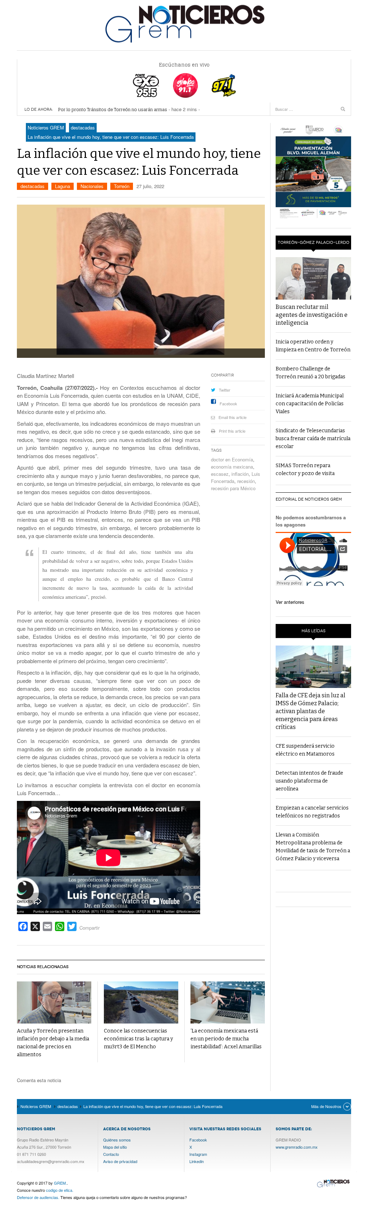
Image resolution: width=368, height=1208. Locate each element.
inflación (240, 473)
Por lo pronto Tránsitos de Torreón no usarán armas (112, 109)
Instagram (198, 1154)
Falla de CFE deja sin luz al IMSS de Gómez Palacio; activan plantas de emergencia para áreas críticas (310, 711)
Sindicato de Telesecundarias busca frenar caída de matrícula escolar (313, 439)
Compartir (89, 927)
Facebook (228, 403)
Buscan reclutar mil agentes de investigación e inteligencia (312, 315)
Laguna (62, 186)
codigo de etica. (59, 1190)
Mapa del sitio (115, 1147)
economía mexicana (232, 466)
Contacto (111, 1154)
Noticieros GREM (184, 23)
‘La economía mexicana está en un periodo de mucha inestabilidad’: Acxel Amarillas (226, 1039)
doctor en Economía (232, 459)
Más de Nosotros (326, 1106)
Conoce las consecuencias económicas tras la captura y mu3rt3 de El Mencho (138, 1039)
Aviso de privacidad (120, 1161)
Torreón (121, 186)
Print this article (232, 431)
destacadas (32, 186)
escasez (220, 473)
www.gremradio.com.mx (297, 1147)
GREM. (60, 1183)
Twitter (224, 390)
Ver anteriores (290, 601)
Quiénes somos (117, 1140)
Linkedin (196, 1161)
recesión (246, 481)
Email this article (232, 417)
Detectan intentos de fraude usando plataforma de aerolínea (309, 781)
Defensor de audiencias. (38, 1197)
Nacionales (92, 186)
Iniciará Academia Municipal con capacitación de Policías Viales (310, 404)
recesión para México (233, 488)
